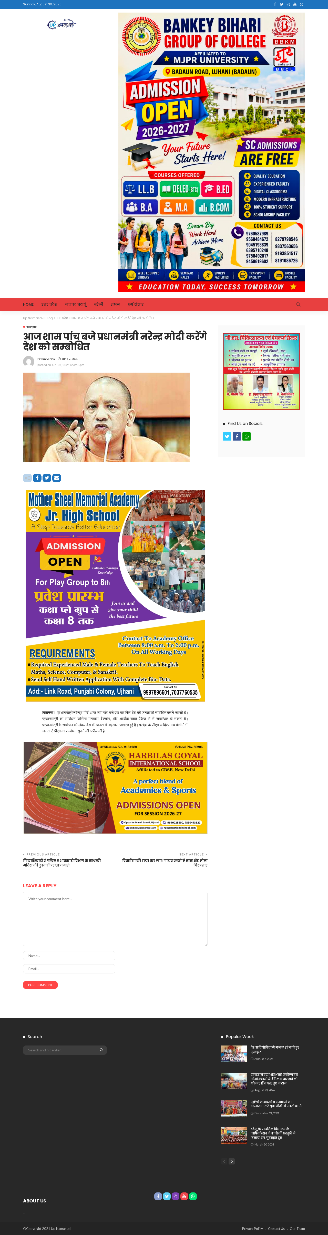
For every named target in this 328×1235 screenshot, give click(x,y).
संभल (115, 304)
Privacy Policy (252, 1229)
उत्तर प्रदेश (49, 304)
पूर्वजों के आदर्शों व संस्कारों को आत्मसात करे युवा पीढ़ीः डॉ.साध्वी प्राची (276, 1104)
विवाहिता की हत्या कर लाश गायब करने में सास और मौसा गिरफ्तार (165, 863)
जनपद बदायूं (75, 304)
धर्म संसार (136, 304)
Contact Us (276, 1229)
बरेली (98, 304)
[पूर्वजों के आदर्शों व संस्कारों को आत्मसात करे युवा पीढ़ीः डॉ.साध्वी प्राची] (234, 1108)
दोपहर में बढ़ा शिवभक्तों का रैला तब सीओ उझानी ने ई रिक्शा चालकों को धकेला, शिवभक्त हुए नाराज (274, 1078)
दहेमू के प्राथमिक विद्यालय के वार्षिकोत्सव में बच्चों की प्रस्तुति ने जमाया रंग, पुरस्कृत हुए (273, 1133)
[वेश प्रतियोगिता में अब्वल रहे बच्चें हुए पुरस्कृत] (234, 1053)
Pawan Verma (46, 359)
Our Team (297, 1229)
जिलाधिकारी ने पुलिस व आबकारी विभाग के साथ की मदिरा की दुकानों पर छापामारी (62, 863)
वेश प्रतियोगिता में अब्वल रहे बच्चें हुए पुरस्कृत (275, 1049)
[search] (298, 304)
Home (28, 304)
